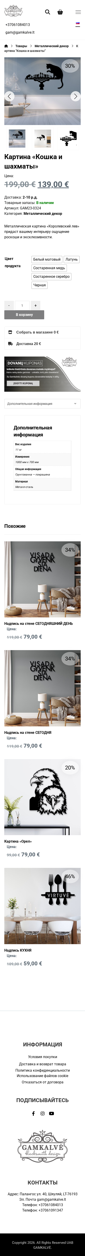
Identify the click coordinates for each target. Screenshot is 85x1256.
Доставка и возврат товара (42, 1064)
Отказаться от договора (42, 1082)
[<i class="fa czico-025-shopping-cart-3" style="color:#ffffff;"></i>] (60, 11)
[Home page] (6, 46)
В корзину (24, 315)
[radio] (47, 259)
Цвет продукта (13, 262)
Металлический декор (43, 213)
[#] (33, 1113)
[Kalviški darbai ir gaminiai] (13, 10)
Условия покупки (42, 1057)
